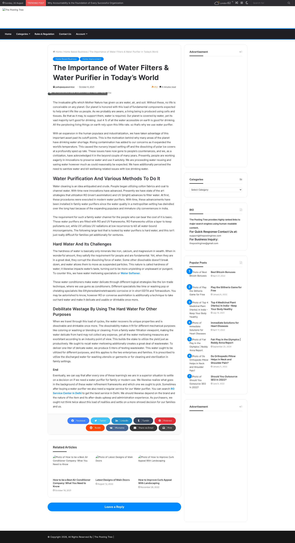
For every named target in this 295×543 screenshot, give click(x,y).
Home (8, 34)
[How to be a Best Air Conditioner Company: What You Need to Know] (71, 465)
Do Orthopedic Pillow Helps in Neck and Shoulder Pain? (223, 359)
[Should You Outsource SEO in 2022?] (198, 382)
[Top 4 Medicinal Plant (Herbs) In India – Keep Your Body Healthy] (198, 310)
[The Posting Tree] (13, 10)
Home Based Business (76, 51)
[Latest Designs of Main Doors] (114, 465)
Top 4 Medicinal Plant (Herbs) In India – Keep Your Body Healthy (224, 305)
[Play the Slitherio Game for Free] (198, 292)
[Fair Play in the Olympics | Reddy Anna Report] (198, 345)
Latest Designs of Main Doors (113, 479)
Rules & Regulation (44, 34)
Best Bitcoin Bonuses (223, 272)
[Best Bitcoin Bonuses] (198, 276)
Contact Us (65, 34)
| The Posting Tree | (103, 536)
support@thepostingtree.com (205, 235)
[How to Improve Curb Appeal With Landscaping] (157, 465)
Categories (22, 34)
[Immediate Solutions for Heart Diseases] (198, 328)
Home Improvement (91, 59)
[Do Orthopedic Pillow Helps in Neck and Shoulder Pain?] (198, 363)
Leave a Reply (114, 507)
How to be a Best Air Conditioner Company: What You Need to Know (71, 483)
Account (80, 34)
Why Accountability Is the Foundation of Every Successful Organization (85, 3)
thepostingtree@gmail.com (203, 243)
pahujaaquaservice (64, 87)
